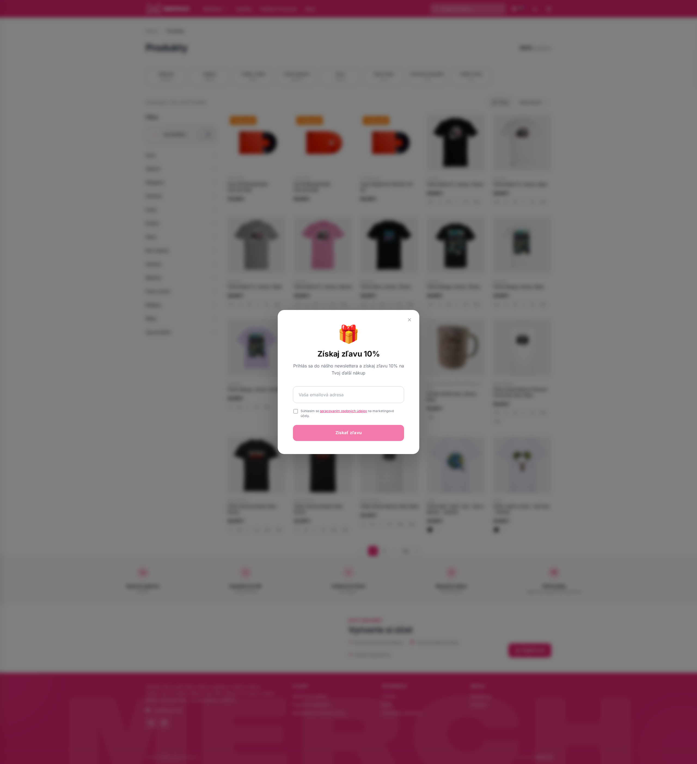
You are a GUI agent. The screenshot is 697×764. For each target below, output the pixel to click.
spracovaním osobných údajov (343, 411)
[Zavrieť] (409, 320)
